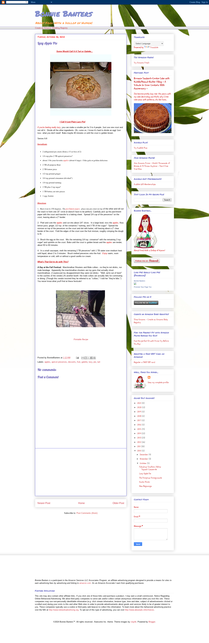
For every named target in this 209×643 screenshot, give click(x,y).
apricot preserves (59, 362)
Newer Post (43, 503)
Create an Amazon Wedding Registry (51, 28)
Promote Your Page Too (142, 287)
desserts (72, 362)
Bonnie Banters (63, 13)
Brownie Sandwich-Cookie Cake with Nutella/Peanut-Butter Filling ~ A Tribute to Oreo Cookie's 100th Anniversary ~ (152, 83)
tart (98, 362)
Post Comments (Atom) (87, 513)
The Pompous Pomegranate (150, 477)
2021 (139, 403)
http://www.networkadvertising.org (63, 610)
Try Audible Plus (140, 147)
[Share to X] (88, 357)
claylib (133, 622)
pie (94, 362)
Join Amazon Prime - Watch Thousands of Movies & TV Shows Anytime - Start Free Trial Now (152, 166)
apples (47, 362)
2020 (139, 407)
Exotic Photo (144, 482)
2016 (139, 424)
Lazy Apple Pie (145, 473)
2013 (139, 437)
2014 (139, 433)
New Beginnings (145, 486)
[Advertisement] (80, 472)
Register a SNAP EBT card (144, 362)
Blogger (152, 622)
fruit (78, 362)
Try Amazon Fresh (141, 62)
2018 (139, 416)
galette (85, 362)
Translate (154, 47)
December (144, 454)
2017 (139, 420)
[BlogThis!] (85, 357)
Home (81, 503)
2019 (139, 411)
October (143, 463)
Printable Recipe (81, 339)
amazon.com (85, 583)
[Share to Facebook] (91, 357)
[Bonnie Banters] (135, 284)
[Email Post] (77, 357)
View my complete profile (158, 382)
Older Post (118, 503)
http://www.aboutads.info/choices (139, 610)
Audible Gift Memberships (145, 184)
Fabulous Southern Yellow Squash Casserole (150, 468)
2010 (139, 450)
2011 (139, 446)
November (144, 458)
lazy (90, 362)
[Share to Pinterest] (94, 357)
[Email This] (82, 357)
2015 (139, 429)
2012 (139, 442)
